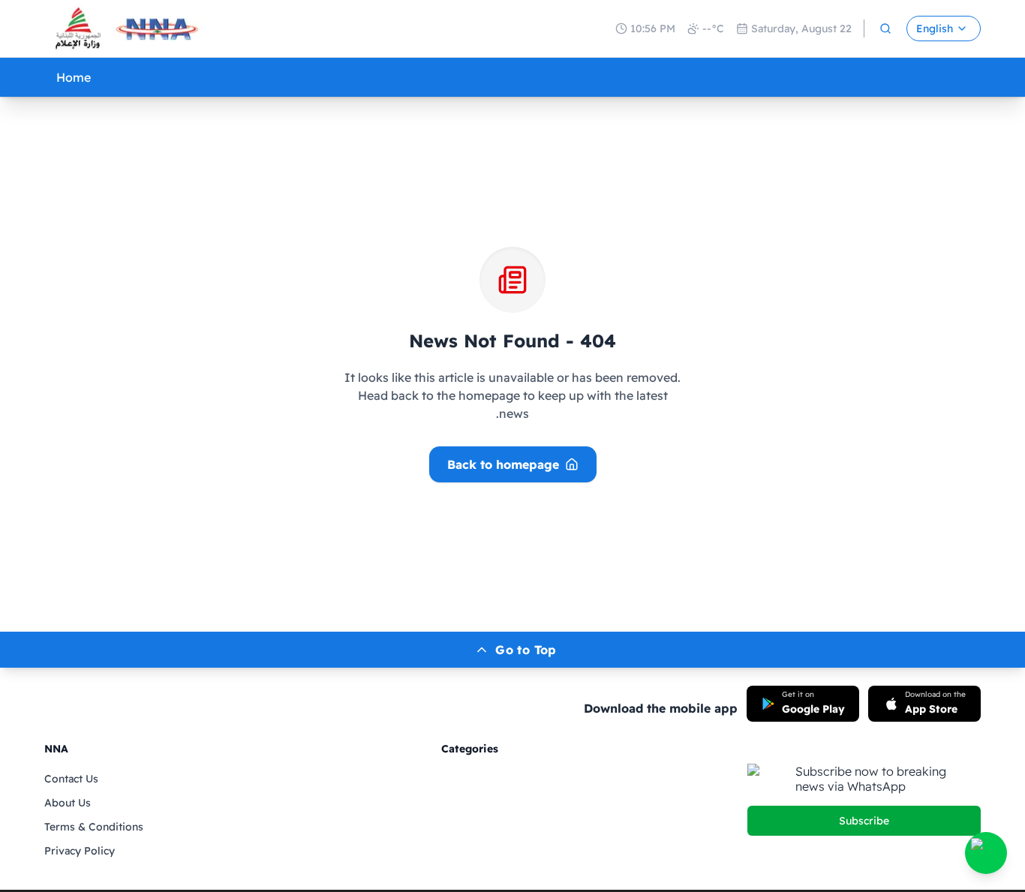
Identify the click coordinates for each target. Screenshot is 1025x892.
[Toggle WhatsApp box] (986, 853)
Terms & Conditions (93, 826)
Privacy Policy (79, 850)
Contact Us (71, 778)
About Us (67, 802)
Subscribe (864, 820)
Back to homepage (503, 464)
